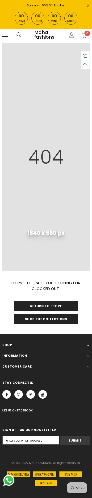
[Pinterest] (30, 394)
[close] (88, 6)
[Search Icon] (19, 34)
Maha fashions (44, 34)
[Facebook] (6, 394)
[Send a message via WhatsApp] (8, 480)
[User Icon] (71, 34)
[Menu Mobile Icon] (5, 35)
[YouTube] (42, 394)
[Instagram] (18, 394)
